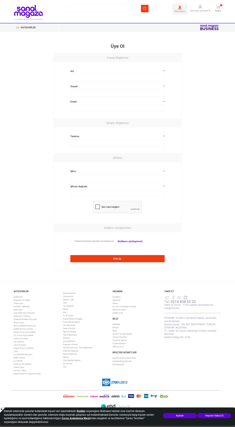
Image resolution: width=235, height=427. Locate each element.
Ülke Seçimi (179, 11)
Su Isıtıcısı (67, 364)
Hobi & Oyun (19, 367)
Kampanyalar (118, 364)
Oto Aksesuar (69, 325)
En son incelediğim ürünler (124, 306)
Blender (66, 338)
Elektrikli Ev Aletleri (22, 316)
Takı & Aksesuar (70, 335)
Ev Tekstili (18, 361)
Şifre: (73, 171)
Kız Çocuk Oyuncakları (24, 335)
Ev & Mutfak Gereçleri (23, 354)
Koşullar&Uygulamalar (122, 361)
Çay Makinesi (69, 341)
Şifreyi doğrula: (79, 186)
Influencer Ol (118, 347)
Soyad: (74, 86)
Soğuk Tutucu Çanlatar (24, 348)
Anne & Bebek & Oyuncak (25, 326)
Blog (115, 331)
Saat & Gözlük (69, 328)
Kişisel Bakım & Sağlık (72, 319)
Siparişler (117, 300)
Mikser (66, 357)
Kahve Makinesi (70, 354)
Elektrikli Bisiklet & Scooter (25, 319)
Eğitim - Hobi (68, 300)
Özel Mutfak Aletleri (72, 360)
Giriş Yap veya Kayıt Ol (200, 10)
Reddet (81, 411)
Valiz (16, 351)
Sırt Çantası (19, 342)
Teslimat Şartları (120, 340)
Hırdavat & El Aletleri (22, 364)
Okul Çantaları (20, 345)
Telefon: (75, 136)
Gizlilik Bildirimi (119, 343)
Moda (65, 309)
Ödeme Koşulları (120, 337)
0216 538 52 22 (183, 302)
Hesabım (116, 297)
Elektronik (18, 297)
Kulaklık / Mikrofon (22, 306)
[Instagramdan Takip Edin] (179, 297)
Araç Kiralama (69, 293)
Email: (73, 101)
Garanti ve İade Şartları (123, 334)
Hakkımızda (118, 313)
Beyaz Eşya (19, 322)
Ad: (72, 71)
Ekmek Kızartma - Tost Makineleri (77, 348)
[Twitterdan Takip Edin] (167, 297)
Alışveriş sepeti (119, 310)
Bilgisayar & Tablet (22, 300)
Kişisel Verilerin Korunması (124, 358)
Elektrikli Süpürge (70, 351)
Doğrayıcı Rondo (70, 344)
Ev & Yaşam (68, 316)
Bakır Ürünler (19, 358)
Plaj (64, 312)
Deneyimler (68, 296)
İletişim (116, 327)
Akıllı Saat (18, 310)
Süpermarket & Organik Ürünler (27, 374)
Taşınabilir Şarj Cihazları (24, 313)
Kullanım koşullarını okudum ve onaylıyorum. (94, 241)
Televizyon (18, 303)
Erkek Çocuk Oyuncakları (25, 332)
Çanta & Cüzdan (21, 338)
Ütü (64, 367)
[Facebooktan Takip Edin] (173, 297)
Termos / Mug (20, 370)
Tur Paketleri (68, 306)
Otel (65, 303)
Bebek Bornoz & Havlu (23, 329)
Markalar (116, 324)
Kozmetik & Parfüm (71, 322)
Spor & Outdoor (69, 332)
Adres (115, 303)
